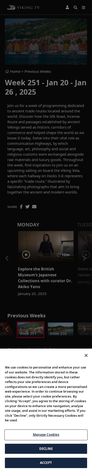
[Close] (86, 355)
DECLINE (46, 448)
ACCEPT (46, 462)
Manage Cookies (46, 434)
